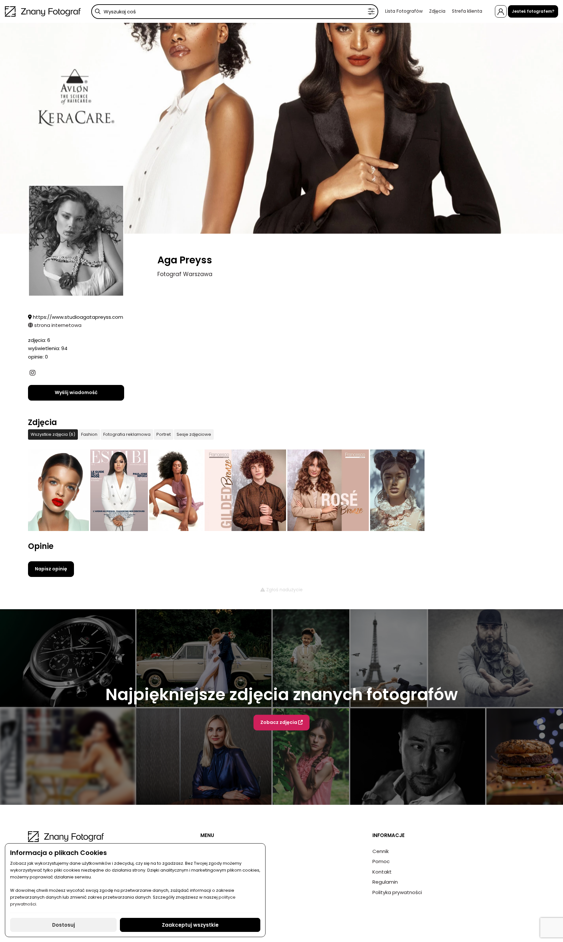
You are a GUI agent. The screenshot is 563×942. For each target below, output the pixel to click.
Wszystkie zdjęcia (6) (53, 434)
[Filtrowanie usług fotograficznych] (371, 12)
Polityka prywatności (397, 892)
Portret (163, 434)
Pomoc (381, 861)
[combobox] (234, 11)
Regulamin (385, 881)
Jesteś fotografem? (533, 11)
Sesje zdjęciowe (194, 434)
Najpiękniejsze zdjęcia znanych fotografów (282, 694)
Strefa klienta (467, 11)
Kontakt (382, 871)
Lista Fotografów (404, 11)
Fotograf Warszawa (184, 274)
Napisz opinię (51, 569)
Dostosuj (63, 924)
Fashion (89, 434)
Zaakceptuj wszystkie (190, 924)
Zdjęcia (437, 11)
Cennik (380, 851)
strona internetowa (57, 325)
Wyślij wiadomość (76, 392)
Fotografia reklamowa (127, 434)
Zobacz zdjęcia (279, 722)
